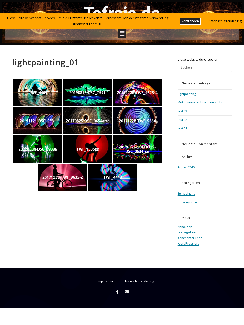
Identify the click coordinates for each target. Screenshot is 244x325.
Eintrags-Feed (187, 232)
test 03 (182, 111)
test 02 (182, 120)
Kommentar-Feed (190, 238)
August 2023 (186, 167)
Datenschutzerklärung (225, 21)
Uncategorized (188, 202)
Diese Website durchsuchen (198, 59)
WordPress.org (188, 243)
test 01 (182, 128)
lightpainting (186, 193)
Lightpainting (187, 94)
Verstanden (190, 21)
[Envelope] (126, 291)
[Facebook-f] (117, 291)
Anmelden (185, 227)
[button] (122, 33)
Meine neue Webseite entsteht (200, 102)
